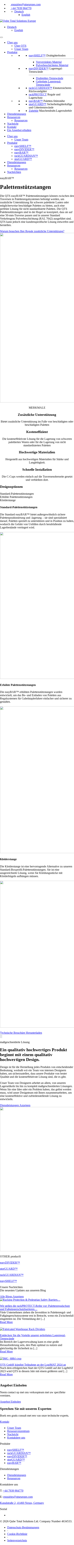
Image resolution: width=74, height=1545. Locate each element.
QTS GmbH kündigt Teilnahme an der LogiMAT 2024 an (33, 1364)
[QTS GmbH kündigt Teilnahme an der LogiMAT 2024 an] (10, 1358)
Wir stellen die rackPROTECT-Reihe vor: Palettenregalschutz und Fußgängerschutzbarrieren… (35, 1307)
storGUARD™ (37, 104)
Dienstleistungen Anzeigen (15, 1105)
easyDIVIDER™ (39, 68)
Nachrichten (14, 172)
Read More (6, 1322)
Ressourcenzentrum (18, 1431)
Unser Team (21, 49)
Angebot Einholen (10, 1401)
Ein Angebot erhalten (19, 130)
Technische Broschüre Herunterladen (21, 1032)
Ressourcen (13, 117)
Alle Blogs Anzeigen (12, 1296)
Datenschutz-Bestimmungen (23, 1527)
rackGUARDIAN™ (40, 87)
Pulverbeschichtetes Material (52, 65)
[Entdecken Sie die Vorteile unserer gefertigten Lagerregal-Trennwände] (22, 1329)
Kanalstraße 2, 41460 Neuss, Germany (22, 1502)
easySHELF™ (37, 55)
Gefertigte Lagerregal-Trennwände (48, 83)
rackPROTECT (38, 94)
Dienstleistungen (16, 113)
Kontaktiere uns (16, 1437)
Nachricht (12, 123)
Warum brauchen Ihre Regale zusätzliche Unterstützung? (32, 231)
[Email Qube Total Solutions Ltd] (9, 4)
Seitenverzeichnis (17, 1540)
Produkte (12, 142)
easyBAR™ (36, 100)
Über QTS (20, 45)
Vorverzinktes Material (49, 62)
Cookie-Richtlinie (17, 1533)
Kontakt (11, 126)
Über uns (12, 42)
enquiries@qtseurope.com (26, 4)
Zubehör (33, 110)
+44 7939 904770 (21, 8)
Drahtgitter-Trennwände (49, 78)
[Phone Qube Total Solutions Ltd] (9, 8)
